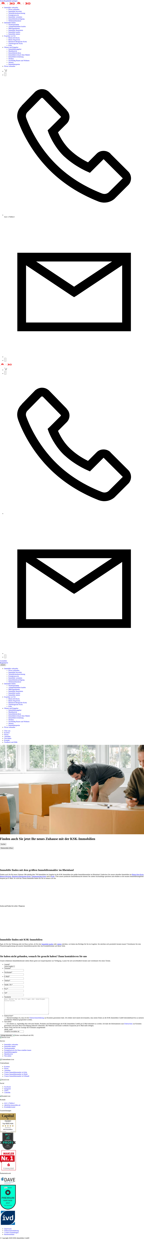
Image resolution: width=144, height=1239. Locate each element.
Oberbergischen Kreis (39, 876)
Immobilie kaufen (14, 32)
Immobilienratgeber (14, 49)
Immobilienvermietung (16, 57)
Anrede (7, 964)
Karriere (7, 1067)
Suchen (3, 844)
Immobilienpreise (14, 64)
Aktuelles (7, 1070)
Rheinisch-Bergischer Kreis (17, 42)
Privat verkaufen (13, 9)
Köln (10, 45)
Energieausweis (13, 15)
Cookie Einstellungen (11, 1232)
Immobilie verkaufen (11, 7)
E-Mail (7, 976)
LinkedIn (7, 1092)
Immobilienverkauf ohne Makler (19, 55)
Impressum (7, 1229)
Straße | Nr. (8, 985)
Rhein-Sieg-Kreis (14, 40)
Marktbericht (12, 51)
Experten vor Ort (9, 36)
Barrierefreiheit (9, 1234)
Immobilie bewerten (15, 11)
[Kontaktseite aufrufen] (74, 357)
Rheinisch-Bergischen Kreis (21, 876)
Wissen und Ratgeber (11, 47)
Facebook (7, 1087)
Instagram (7, 1089)
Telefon (7, 980)
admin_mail (8, 1029)
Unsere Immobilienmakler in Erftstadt (16, 1076)
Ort (5, 993)
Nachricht (7, 997)
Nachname (8, 972)
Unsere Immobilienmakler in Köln (15, 1072)
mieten (59, 944)
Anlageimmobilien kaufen (17, 26)
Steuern (10, 62)
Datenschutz (8, 1016)
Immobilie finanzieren (15, 30)
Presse (6, 1068)
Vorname (7, 968)
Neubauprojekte (13, 24)
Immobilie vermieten (15, 17)
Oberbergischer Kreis (15, 43)
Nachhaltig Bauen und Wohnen (18, 60)
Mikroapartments (14, 28)
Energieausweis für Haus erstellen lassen (17, 1050)
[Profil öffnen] (5, 74)
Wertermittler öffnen (7, 848)
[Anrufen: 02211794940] (74, 215)
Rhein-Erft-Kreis (14, 38)
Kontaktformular (9, 1107)
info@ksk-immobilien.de (12, 1105)
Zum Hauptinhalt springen (8, 1)
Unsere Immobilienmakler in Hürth (16, 1074)
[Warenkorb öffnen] (5, 71)
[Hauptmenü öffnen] (5, 360)
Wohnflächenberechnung (16, 13)
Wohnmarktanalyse (14, 21)
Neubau (11, 59)
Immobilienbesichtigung (16, 19)
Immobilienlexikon (14, 53)
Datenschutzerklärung (36, 1018)
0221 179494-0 (9, 1103)
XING (6, 1091)
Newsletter (7, 1021)
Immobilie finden (10, 23)
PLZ (6, 989)
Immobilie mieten (14, 34)
